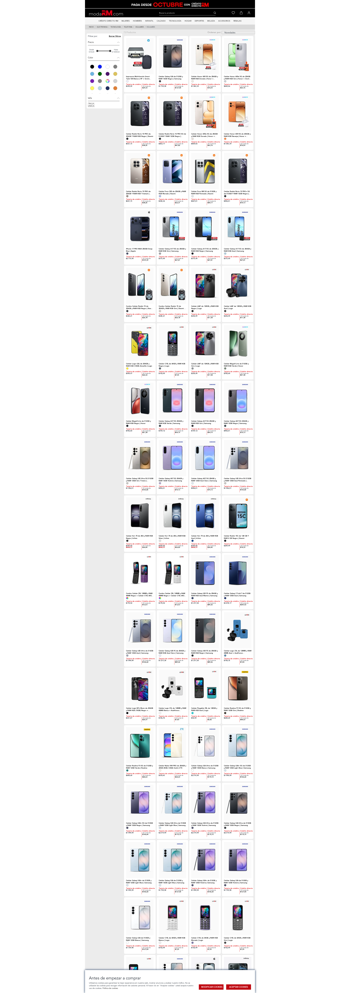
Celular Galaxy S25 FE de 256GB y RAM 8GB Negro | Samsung (204, 652)
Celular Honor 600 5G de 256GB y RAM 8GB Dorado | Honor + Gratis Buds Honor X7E (204, 77)
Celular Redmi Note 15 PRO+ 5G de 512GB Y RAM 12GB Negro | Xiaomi (237, 192)
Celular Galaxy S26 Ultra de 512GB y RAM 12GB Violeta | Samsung (204, 824)
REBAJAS (237, 21)
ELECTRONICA (102, 27)
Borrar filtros (115, 36)
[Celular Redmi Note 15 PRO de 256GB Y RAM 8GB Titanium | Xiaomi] (140, 171)
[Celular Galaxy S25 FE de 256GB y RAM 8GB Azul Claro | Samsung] (172, 630)
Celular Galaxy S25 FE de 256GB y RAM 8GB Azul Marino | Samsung (204, 594)
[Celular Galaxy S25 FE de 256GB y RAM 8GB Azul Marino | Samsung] (205, 573)
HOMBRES (137, 21)
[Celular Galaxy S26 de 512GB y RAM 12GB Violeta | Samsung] (238, 860)
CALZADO (161, 21)
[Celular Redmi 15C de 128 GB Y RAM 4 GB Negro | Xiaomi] (238, 515)
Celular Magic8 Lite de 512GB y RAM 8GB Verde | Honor (236, 365)
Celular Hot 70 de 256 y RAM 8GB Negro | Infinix (139, 537)
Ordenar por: (214, 32)
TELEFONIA (128, 27)
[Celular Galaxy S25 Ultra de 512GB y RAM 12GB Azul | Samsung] (140, 630)
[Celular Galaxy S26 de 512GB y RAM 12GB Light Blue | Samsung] (172, 860)
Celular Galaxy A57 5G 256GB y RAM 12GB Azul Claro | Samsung (204, 479)
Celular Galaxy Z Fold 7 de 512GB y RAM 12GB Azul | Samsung (237, 594)
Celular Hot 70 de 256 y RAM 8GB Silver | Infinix (172, 537)
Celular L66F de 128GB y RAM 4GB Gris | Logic (205, 365)
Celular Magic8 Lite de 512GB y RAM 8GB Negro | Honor (138, 422)
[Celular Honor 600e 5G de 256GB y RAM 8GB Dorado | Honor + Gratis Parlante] (205, 113)
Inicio (91, 27)
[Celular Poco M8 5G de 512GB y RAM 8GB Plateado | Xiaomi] (205, 171)
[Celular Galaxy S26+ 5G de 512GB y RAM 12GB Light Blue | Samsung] (238, 745)
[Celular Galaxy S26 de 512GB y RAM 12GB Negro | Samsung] (172, 56)
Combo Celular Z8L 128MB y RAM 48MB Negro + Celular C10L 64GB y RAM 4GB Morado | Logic (139, 594)
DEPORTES (199, 21)
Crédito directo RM (108, 21)
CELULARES (139, 27)
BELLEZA (211, 21)
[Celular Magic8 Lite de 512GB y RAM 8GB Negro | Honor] (140, 401)
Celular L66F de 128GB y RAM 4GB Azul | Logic (237, 307)
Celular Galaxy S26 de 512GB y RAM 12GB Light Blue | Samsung (171, 881)
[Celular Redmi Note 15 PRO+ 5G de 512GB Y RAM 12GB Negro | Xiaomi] (238, 171)
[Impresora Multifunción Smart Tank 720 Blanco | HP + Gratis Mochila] (140, 56)
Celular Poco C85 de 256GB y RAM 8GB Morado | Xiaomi (172, 192)
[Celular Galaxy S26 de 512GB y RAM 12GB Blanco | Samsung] (140, 917)
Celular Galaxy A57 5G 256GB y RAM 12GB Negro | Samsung (236, 422)
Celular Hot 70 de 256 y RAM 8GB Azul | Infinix (204, 537)
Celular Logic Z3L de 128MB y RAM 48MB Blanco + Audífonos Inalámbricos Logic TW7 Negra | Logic (172, 709)
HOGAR (188, 21)
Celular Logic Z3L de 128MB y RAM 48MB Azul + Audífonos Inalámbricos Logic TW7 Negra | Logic (237, 652)
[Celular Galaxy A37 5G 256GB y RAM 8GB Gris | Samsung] (205, 401)
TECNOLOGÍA (175, 21)
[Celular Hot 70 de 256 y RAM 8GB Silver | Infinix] (172, 515)
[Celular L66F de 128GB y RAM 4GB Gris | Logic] (205, 343)
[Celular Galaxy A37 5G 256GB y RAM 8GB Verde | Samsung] (172, 401)
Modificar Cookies (211, 987)
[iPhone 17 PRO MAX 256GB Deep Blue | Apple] (140, 228)
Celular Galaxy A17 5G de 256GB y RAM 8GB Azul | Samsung (237, 250)
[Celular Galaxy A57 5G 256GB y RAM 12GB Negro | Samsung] (238, 401)
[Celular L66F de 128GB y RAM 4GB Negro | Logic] (205, 286)
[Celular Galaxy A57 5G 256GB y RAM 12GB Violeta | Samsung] (172, 458)
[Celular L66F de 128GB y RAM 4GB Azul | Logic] (238, 286)
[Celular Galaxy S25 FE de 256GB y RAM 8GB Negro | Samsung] (205, 630)
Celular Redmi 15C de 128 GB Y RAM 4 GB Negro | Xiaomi (236, 537)
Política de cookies (110, 988)
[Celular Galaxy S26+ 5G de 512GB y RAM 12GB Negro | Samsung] (140, 803)
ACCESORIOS (224, 21)
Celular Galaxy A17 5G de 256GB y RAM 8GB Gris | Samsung (172, 250)
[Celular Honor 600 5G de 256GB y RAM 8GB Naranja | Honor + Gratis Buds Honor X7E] (238, 113)
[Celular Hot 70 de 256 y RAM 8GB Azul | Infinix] (205, 515)
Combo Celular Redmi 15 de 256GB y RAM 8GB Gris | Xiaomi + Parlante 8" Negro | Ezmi (172, 307)
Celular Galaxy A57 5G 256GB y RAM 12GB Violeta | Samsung (171, 479)
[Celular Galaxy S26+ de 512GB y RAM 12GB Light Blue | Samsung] (140, 860)
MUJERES (126, 21)
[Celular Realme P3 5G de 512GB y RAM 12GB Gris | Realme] (238, 688)
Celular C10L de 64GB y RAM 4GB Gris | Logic (237, 939)
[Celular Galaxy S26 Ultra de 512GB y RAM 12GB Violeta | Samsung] (205, 803)
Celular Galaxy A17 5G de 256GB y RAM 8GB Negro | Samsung (204, 250)
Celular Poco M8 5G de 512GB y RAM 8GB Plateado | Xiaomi (203, 192)
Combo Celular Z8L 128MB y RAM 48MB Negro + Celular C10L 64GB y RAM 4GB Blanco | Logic (172, 594)
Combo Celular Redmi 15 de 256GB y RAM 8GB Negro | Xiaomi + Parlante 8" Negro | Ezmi (139, 307)
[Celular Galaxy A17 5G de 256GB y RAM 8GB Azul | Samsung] (238, 228)
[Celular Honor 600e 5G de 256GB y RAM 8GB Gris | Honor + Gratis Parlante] (238, 56)
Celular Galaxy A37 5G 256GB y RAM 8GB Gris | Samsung (203, 422)
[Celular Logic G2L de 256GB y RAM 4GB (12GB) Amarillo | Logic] (140, 343)
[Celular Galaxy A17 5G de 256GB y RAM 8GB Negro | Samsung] (205, 228)
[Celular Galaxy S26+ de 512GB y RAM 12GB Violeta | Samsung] (205, 860)
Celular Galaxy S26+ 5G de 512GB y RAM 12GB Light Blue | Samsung (237, 767)
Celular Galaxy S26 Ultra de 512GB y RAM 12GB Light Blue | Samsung (172, 824)
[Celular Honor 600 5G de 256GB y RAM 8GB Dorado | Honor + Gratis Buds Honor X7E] (205, 56)
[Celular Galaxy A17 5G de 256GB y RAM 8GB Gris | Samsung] (172, 228)
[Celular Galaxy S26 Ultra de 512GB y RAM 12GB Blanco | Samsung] (205, 745)
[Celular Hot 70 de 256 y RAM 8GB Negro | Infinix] (140, 515)
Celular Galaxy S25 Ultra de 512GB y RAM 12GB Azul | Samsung (139, 652)
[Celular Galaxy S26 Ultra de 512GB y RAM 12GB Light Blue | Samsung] (172, 803)
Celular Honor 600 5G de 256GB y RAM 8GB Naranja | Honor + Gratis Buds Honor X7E (237, 135)
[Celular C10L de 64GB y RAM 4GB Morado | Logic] (205, 917)
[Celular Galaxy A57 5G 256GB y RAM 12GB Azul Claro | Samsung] (205, 458)
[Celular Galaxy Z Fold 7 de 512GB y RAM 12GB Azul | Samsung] (238, 573)
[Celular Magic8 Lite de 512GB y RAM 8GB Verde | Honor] (238, 343)
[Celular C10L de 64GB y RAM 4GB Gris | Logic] (238, 917)
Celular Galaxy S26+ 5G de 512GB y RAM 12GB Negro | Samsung (139, 824)
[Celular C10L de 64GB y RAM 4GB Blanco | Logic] (172, 917)
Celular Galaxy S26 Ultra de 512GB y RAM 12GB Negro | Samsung (237, 824)
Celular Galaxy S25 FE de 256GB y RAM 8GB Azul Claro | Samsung (172, 652)
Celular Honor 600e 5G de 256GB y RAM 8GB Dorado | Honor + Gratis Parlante (204, 135)
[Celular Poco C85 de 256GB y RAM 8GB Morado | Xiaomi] (172, 171)
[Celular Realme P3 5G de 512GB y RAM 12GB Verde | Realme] (140, 745)
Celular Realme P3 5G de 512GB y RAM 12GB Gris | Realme (237, 709)
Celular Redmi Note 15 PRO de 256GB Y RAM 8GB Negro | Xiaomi (139, 135)
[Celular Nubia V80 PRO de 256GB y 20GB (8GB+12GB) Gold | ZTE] (172, 745)
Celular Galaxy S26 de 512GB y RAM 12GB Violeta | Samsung (236, 881)
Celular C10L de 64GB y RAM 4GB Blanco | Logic (172, 939)
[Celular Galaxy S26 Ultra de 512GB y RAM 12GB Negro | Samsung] (238, 803)
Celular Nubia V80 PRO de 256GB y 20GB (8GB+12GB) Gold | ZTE (172, 767)
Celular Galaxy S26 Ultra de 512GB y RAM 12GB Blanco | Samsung (204, 767)
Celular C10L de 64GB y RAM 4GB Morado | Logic (204, 939)
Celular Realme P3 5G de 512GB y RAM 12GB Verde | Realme (139, 767)
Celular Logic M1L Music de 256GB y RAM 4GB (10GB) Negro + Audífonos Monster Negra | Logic (139, 709)
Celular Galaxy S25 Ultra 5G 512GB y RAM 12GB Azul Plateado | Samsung (237, 479)
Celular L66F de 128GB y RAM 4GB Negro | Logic (205, 307)
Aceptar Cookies (238, 987)
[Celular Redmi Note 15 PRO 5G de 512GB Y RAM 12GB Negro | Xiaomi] (172, 113)
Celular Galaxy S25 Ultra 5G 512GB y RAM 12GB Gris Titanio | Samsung (139, 479)
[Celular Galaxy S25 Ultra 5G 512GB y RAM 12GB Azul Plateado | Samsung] (238, 458)
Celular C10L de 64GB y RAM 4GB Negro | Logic (172, 365)
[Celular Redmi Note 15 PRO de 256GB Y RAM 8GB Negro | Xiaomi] (140, 113)
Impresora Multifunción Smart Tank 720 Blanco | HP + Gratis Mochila (138, 77)
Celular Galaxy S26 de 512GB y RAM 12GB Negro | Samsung (171, 77)
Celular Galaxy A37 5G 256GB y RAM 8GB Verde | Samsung (171, 422)
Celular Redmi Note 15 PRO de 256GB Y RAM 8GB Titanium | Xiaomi (138, 192)
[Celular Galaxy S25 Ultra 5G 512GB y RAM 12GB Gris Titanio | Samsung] (140, 458)
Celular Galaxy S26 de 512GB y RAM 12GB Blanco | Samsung (138, 939)
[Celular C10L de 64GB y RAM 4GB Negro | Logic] (172, 343)
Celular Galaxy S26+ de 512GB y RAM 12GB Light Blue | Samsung (139, 881)
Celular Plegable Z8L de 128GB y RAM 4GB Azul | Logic (204, 709)
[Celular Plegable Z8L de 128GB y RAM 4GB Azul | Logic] (205, 688)
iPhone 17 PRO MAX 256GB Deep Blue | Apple (139, 250)
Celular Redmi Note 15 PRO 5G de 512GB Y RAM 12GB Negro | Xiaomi (172, 135)
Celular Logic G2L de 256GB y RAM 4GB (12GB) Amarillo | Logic (139, 365)
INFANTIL (149, 21)
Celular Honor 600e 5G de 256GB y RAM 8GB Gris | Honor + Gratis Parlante (237, 77)
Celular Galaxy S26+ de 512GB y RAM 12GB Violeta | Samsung (204, 881)
